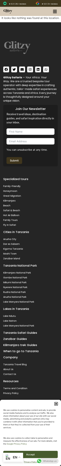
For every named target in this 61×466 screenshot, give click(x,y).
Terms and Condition (15, 388)
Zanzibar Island (11, 258)
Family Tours (10, 220)
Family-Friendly (11, 186)
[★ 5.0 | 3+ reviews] (37, 3)
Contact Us (9, 374)
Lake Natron (10, 320)
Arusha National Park (14, 297)
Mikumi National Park (15, 282)
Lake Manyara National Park (18, 301)
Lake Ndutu (9, 316)
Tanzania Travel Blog (15, 364)
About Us (8, 369)
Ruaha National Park (14, 292)
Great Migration (12, 195)
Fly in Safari (9, 225)
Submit (14, 160)
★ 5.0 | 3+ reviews (50, 4)
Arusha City (9, 239)
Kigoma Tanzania (13, 248)
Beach (6, 205)
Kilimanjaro (9, 200)
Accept (30, 454)
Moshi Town (10, 253)
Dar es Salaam (11, 244)
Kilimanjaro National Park (17, 272)
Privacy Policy (30, 462)
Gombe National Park (15, 277)
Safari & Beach (11, 210)
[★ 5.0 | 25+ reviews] (5, 3)
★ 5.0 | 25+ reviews (17, 4)
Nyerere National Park (15, 287)
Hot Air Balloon (11, 215)
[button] (56, 403)
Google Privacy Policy (17, 444)
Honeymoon (10, 191)
